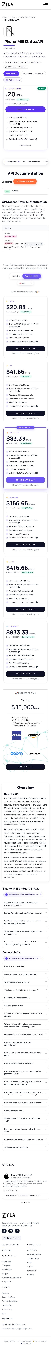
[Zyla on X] (4, 1231)
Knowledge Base (8, 1297)
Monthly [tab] (16, 276)
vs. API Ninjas (7, 1270)
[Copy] (41, 243)
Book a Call (24, 767)
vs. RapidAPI (6, 1265)
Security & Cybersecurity (27, 17)
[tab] (31, 161)
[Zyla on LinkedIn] (10, 1231)
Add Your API (7, 1250)
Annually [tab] (31, 276)
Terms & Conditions (9, 1301)
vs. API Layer (6, 1261)
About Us (5, 1293)
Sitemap (30, 1275)
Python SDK (31, 1270)
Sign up (30, 1266)
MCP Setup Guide (34, 1254)
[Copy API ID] (14, 48)
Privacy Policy (7, 1305)
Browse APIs (32, 1250)
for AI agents (16, 67)
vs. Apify (5, 1274)
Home (4, 17)
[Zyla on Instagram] (17, 1231)
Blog (3, 1313)
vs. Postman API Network (11, 1278)
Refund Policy (7, 1309)
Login (29, 1262)
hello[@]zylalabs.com (16, 1324)
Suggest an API (33, 1258)
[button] (25, 903)
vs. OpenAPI (6, 1282)
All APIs (12, 17)
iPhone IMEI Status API (11, 20)
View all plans (25, 145)
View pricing (11, 73)
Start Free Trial (24, 109)
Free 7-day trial (24, 349)
